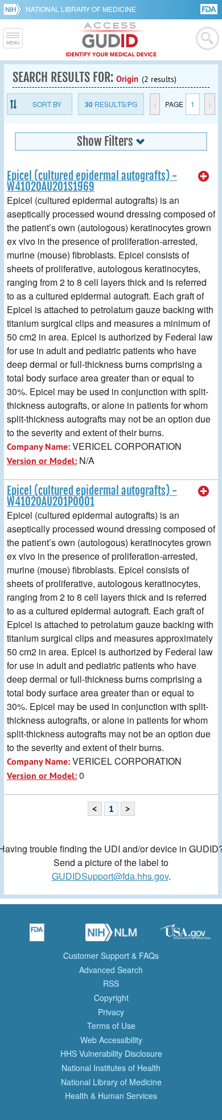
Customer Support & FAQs (111, 955)
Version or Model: (42, 461)
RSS (111, 983)
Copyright (111, 997)
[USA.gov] (185, 936)
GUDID (111, 40)
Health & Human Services (111, 1095)
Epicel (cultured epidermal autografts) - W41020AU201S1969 (92, 181)
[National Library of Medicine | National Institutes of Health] (111, 936)
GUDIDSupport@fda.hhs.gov (110, 876)
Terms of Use (111, 1025)
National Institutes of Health (111, 1067)
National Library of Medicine (81, 9)
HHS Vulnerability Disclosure (111, 1053)
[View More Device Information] (203, 176)
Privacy (111, 1012)
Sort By (46, 104)
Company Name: (38, 447)
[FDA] (209, 8)
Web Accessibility (111, 1039)
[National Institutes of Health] (14, 9)
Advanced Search (111, 969)
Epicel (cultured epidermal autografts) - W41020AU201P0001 (92, 496)
